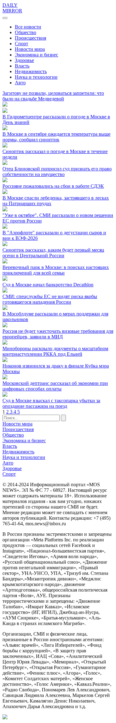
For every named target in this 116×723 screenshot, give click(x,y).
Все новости (28, 26)
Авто (20, 82)
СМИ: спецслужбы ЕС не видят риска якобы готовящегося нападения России (49, 299)
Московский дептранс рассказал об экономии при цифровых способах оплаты (55, 386)
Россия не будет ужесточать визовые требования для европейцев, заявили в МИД (57, 333)
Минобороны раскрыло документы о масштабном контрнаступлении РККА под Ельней (55, 351)
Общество (25, 32)
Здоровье (24, 60)
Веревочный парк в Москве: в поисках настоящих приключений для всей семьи (55, 270)
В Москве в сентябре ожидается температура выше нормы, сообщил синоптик (56, 136)
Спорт (21, 43)
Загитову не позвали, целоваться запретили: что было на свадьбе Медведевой (53, 95)
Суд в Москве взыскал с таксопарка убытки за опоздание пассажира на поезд (51, 403)
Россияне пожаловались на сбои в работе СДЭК (53, 186)
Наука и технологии (36, 77)
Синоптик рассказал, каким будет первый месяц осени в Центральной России (53, 252)
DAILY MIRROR (12, 7)
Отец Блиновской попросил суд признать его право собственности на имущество (57, 171)
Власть (22, 65)
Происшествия (30, 38)
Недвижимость (31, 71)
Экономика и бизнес (36, 54)
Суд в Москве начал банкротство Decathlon (47, 284)
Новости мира (30, 49)
